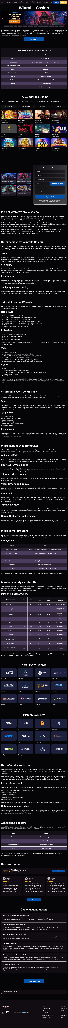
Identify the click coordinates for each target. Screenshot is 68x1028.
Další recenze (34, 899)
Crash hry (41, 106)
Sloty (58, 106)
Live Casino (25, 106)
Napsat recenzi (58, 870)
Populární (7, 106)
